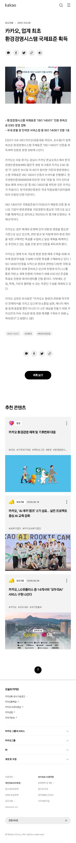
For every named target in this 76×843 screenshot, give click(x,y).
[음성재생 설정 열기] (40, 53)
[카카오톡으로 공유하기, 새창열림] (8, 53)
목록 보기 (38, 375)
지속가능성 (10, 717)
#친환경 (28, 333)
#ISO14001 (13, 333)
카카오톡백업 (11, 701)
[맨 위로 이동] (38, 669)
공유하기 (67, 423)
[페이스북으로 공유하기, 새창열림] (16, 53)
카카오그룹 (10, 740)
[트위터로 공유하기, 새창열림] (24, 53)
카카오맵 (9, 712)
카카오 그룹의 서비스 (15, 731)
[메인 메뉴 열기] (69, 5)
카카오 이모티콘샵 (13, 707)
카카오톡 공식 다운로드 (15, 696)
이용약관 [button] (9, 776)
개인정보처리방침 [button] (12, 782)
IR (6, 749)
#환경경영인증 (44, 333)
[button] (11, 5)
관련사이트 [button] (13, 820)
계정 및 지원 (11, 759)
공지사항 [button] (9, 801)
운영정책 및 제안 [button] (45, 782)
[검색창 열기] (61, 5)
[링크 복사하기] (31, 53)
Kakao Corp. (15, 834)
